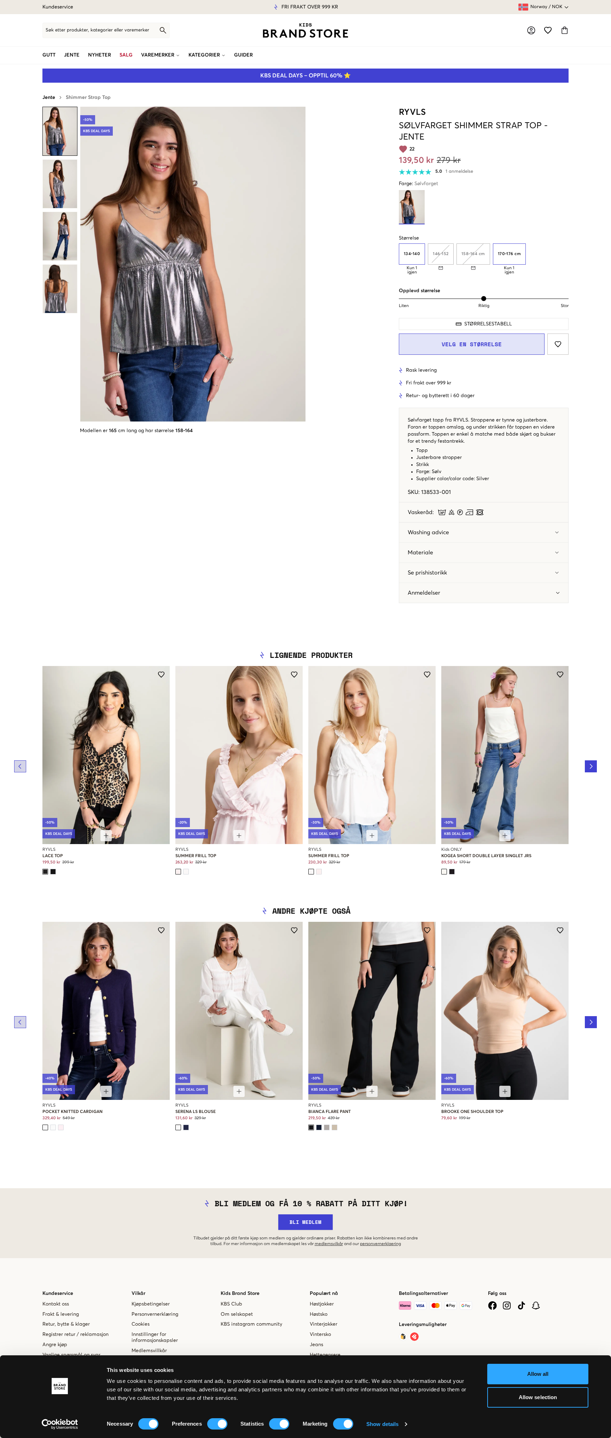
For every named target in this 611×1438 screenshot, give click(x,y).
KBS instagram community (251, 1324)
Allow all (538, 1374)
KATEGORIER (204, 55)
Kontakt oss (55, 1304)
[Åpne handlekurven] (564, 30)
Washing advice (428, 532)
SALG (126, 55)
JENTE (72, 55)
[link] (305, 30)
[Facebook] (492, 1305)
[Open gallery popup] (193, 264)
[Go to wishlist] (548, 30)
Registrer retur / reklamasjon (75, 1334)
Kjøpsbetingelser (151, 1304)
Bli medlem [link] (305, 1222)
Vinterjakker (323, 1324)
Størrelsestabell (488, 324)
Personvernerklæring (155, 1314)
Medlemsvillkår (149, 1350)
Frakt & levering (60, 1314)
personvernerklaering (380, 1244)
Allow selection (538, 1397)
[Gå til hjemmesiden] (305, 30)
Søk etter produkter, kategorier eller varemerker (97, 30)
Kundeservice (57, 7)
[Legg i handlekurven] (106, 835)
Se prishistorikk (427, 573)
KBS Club (231, 1304)
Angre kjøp (54, 1344)
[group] (484, 259)
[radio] (412, 254)
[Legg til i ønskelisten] (558, 344)
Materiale (420, 552)
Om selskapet (237, 1314)
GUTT (49, 55)
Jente (48, 97)
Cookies (141, 1324)
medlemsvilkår (329, 1244)
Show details (382, 1424)
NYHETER (99, 55)
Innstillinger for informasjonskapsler (155, 1337)
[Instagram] (506, 1305)
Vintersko (320, 1334)
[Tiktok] (521, 1305)
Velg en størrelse (472, 344)
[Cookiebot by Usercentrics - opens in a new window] (60, 1424)
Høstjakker (322, 1304)
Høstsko (318, 1314)
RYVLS (412, 112)
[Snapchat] (535, 1305)
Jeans (316, 1344)
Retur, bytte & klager (66, 1324)
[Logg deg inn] (531, 30)
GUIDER (243, 55)
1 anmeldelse (459, 171)
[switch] (217, 1424)
